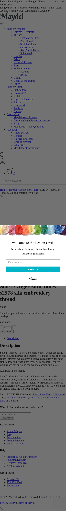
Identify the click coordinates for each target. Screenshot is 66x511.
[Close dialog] (63, 227)
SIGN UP (33, 269)
